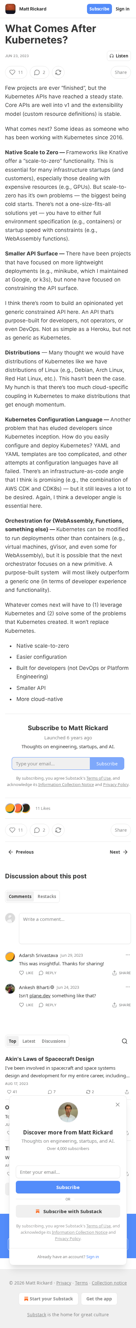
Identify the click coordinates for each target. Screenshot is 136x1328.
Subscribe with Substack (72, 1211)
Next (115, 852)
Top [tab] (12, 1041)
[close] (118, 1105)
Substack (36, 1314)
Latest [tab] (28, 1041)
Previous (25, 852)
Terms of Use (98, 1226)
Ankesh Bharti (34, 987)
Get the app (99, 1299)
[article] (68, 1075)
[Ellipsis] (128, 955)
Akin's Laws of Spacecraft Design (49, 1059)
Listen (122, 56)
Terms (81, 1283)
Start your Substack (51, 1299)
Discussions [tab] (53, 1041)
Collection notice (109, 1283)
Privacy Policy (67, 1238)
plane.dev (40, 995)
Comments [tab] (20, 896)
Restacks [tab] (47, 896)
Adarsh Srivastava (38, 955)
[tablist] (32, 896)
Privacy (63, 1283)
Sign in (123, 9)
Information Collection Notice (80, 1232)
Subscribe (99, 9)
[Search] (124, 1041)
